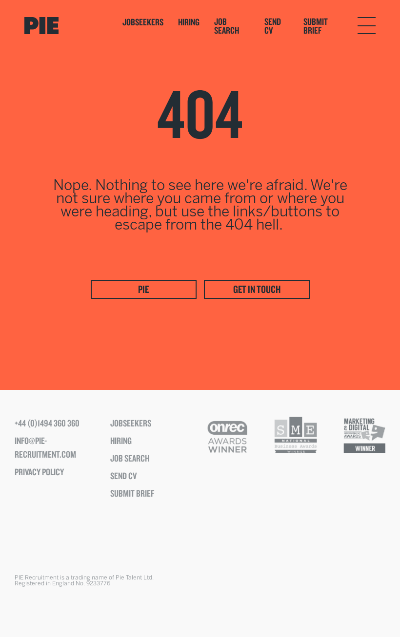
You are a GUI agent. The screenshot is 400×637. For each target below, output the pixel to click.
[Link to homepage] (63, 25)
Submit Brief (315, 26)
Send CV (272, 26)
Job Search (226, 26)
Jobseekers (142, 22)
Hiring (189, 22)
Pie (143, 289)
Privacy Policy (39, 472)
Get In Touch (256, 289)
